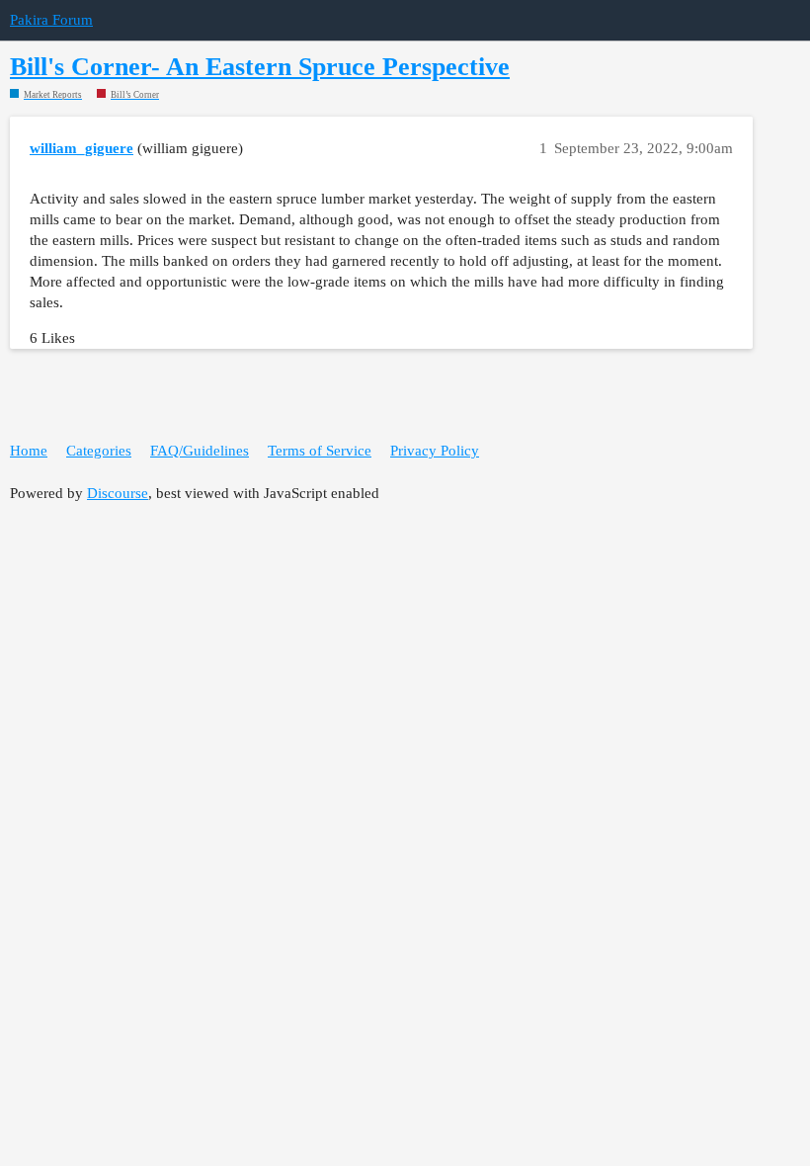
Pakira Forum (51, 20)
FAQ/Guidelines (199, 450)
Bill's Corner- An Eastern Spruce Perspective (260, 66)
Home (28, 450)
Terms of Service (319, 450)
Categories (98, 450)
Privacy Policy (434, 450)
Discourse (117, 493)
